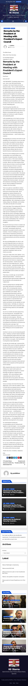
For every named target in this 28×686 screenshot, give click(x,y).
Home (11, 683)
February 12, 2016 (8, 635)
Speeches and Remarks (15, 600)
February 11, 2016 (8, 650)
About (14, 683)
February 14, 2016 (8, 605)
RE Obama (14, 12)
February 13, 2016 (8, 620)
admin (13, 494)
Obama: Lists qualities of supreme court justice (13, 576)
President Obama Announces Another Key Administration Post (8, 463)
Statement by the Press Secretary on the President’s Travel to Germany (14, 492)
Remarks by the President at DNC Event (20, 462)
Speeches (13, 28)
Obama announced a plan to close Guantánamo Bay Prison (13, 633)
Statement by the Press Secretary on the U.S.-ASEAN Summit (14, 506)
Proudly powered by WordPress (7, 679)
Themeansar (24, 679)
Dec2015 (7, 503)
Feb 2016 (8, 600)
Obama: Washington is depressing (10, 564)
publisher (12, 45)
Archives (4, 550)
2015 (4, 503)
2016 (4, 600)
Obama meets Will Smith (8, 568)
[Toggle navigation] (13, 21)
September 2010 (7, 28)
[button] (23, 21)
